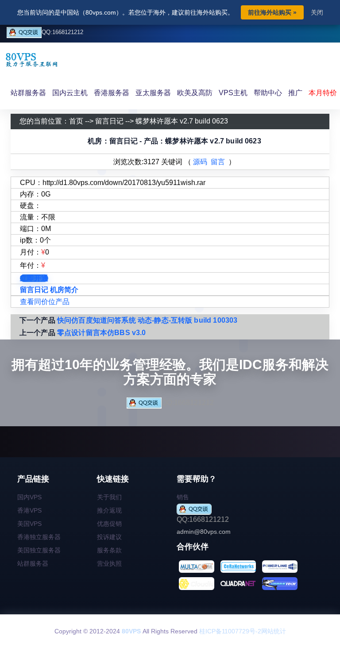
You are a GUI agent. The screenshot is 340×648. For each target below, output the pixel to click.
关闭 (317, 12)
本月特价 (323, 92)
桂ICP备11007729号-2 (230, 631)
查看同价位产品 (45, 301)
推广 (295, 92)
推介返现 (109, 510)
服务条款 (109, 550)
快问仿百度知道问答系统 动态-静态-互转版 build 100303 (147, 320)
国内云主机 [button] (70, 92)
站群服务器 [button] (28, 92)
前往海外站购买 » (272, 12)
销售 (183, 497)
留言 (218, 162)
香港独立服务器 (39, 536)
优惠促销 (109, 523)
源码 (200, 162)
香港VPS (29, 510)
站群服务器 (32, 563)
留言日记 (109, 121)
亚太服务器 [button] (153, 92)
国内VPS (29, 497)
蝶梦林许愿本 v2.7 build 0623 (181, 121)
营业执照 (109, 563)
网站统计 (273, 631)
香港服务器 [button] (111, 92)
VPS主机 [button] (233, 92)
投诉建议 (109, 536)
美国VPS (29, 523)
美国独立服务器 (39, 550)
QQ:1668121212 (62, 32)
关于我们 (109, 497)
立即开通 (34, 278)
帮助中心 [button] (268, 92)
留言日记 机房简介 (49, 289)
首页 (76, 121)
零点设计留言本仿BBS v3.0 (101, 332)
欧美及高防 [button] (194, 92)
